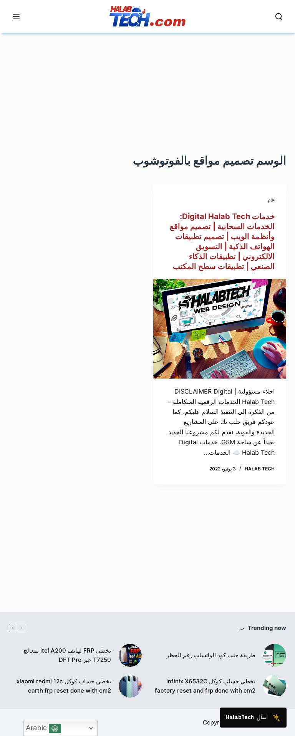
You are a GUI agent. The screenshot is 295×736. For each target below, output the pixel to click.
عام (271, 200)
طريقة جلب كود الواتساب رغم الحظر (210, 655)
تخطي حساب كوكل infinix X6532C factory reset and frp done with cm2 (205, 686)
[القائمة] (16, 16)
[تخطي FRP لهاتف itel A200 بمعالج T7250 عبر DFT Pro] (130, 655)
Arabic (37, 728)
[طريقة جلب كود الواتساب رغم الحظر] (274, 655)
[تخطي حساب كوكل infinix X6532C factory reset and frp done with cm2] (274, 686)
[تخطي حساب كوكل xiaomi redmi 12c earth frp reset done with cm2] (130, 686)
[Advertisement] (147, 87)
